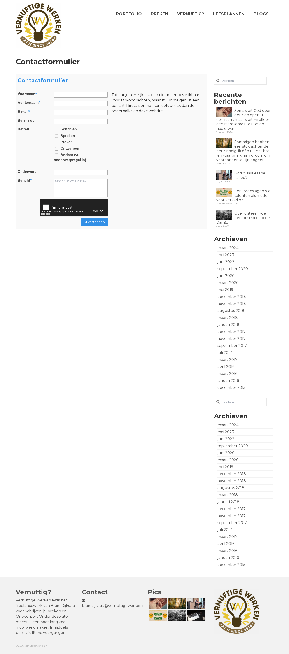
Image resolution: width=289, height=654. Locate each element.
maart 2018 (227, 318)
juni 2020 (226, 276)
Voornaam (27, 94)
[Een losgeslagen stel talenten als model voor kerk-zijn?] (157, 615)
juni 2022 (225, 262)
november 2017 (231, 338)
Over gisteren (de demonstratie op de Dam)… (243, 217)
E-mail (24, 112)
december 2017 (231, 331)
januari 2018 (228, 324)
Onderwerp (27, 172)
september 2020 (232, 269)
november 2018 (231, 304)
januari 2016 (228, 380)
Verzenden (96, 222)
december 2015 (231, 387)
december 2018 (231, 297)
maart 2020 (228, 283)
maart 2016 (227, 373)
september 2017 (232, 345)
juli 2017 (224, 352)
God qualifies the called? (249, 175)
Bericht (24, 180)
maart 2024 (227, 248)
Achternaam (29, 103)
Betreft (23, 129)
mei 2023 (225, 255)
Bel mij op (26, 120)
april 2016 (225, 366)
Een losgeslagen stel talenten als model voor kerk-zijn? (244, 195)
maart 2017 (227, 359)
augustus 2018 (230, 311)
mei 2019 (225, 290)
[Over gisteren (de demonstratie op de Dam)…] (176, 615)
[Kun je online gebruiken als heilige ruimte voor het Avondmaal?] (195, 615)
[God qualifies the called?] (195, 603)
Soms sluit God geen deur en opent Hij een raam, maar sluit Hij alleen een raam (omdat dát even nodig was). (244, 119)
